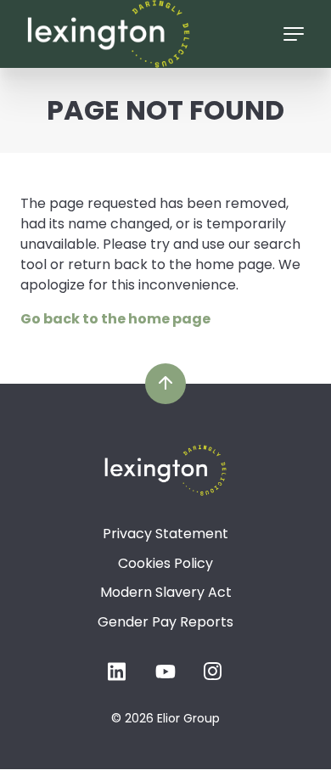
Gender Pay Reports (165, 622)
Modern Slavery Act (166, 592)
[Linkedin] (118, 677)
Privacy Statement (165, 533)
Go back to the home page (115, 319)
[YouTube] (165, 677)
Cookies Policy (165, 563)
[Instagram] (213, 677)
